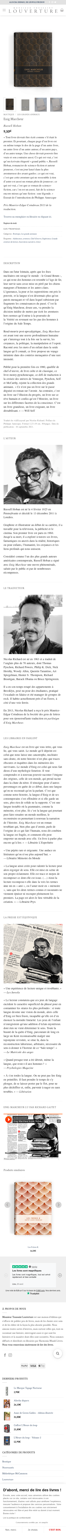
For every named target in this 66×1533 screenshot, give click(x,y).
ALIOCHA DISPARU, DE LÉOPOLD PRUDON (26, 2)
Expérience (46, 238)
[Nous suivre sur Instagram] (52, 2)
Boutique (9, 114)
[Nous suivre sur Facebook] (49, 2)
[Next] (57, 59)
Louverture (7, 1479)
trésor (38, 242)
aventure (26, 238)
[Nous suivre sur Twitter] (55, 2)
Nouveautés (8, 1467)
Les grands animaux (28, 114)
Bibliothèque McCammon (14, 1473)
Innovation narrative (27, 242)
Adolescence (17, 238)
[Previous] (8, 59)
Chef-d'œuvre (36, 238)
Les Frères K (33, 1247)
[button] (4, 10)
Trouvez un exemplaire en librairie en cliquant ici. (28, 216)
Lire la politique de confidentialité (17, 1518)
